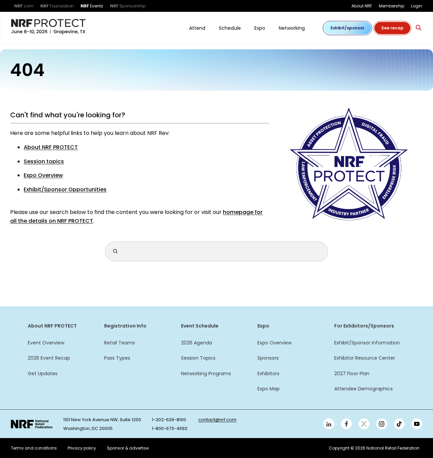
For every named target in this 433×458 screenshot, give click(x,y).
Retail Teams (119, 342)
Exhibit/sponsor (347, 28)
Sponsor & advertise (128, 448)
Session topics (44, 161)
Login (416, 6)
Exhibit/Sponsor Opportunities (65, 189)
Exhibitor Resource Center (364, 358)
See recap (392, 28)
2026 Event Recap (49, 358)
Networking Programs (206, 373)
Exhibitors (268, 373)
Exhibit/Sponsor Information (367, 342)
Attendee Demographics (363, 388)
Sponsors (268, 358)
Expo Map (268, 388)
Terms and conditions (34, 448)
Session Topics (198, 358)
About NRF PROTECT (51, 147)
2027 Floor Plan (351, 373)
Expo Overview (43, 175)
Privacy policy (82, 448)
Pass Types (117, 358)
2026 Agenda (196, 342)
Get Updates (43, 373)
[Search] (419, 28)
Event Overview (46, 342)
